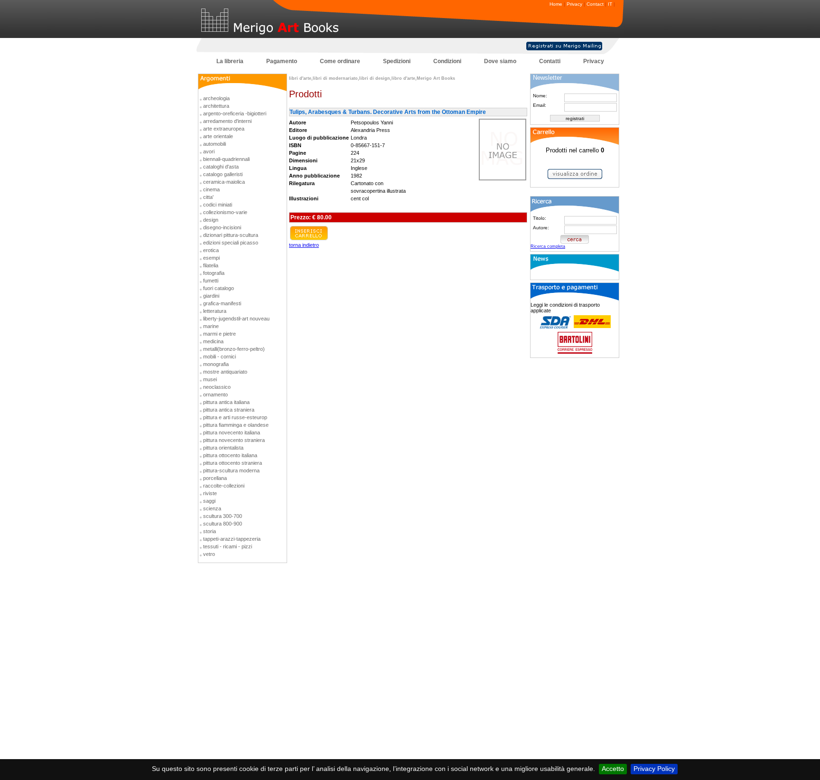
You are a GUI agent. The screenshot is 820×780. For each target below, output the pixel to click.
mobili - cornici (219, 356)
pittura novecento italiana (231, 432)
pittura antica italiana (226, 402)
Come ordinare (340, 61)
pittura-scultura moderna (231, 470)
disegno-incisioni (222, 227)
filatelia (210, 265)
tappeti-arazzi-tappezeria (232, 539)
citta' (208, 197)
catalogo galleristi (222, 174)
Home (556, 4)
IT (610, 4)
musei (210, 379)
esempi (211, 258)
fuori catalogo (218, 288)
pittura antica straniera (228, 410)
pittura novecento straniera (234, 440)
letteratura (214, 311)
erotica (211, 250)
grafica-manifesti (222, 303)
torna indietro (304, 245)
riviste (210, 493)
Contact (595, 4)
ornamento (215, 394)
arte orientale (218, 136)
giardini (211, 296)
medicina (213, 341)
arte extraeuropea (223, 129)
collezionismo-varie (225, 212)
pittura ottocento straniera (232, 463)
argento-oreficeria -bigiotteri (234, 113)
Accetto (613, 768)
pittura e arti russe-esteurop (235, 417)
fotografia (213, 273)
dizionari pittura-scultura (230, 235)
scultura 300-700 (222, 516)
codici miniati (217, 204)
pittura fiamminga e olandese (236, 425)
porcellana (215, 478)
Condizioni (447, 61)
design (210, 220)
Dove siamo (500, 61)
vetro (209, 554)
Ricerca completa (548, 246)
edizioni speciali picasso (230, 242)
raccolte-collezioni (223, 486)
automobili (214, 144)
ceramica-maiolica (224, 182)
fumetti (210, 280)
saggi (209, 501)
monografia (216, 364)
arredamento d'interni (227, 121)
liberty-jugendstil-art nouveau (236, 318)
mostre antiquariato (225, 372)
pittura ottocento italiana (230, 455)
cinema (211, 189)
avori (208, 151)
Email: (539, 105)
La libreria (229, 61)
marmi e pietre (219, 334)
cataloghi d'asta (221, 166)
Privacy (574, 4)
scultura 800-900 (222, 523)
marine (211, 326)
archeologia (216, 98)
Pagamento (281, 61)
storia (209, 531)
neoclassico (217, 387)
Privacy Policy (654, 768)
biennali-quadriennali (226, 159)
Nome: (540, 95)
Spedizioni (396, 61)
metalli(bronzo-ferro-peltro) (234, 349)
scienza (212, 508)
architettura (216, 106)
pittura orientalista (223, 448)
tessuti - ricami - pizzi (227, 546)
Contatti (549, 61)
